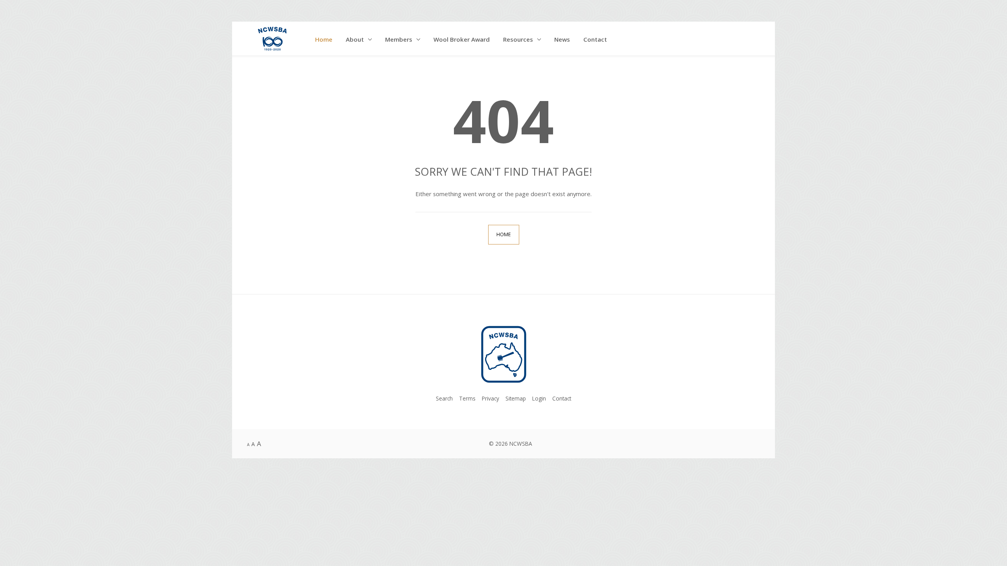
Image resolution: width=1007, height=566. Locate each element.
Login (539, 398)
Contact (595, 39)
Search (444, 398)
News (562, 39)
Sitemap (515, 398)
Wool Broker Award (461, 39)
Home (323, 39)
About (355, 39)
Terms (467, 398)
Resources (518, 39)
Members (398, 39)
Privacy (490, 398)
